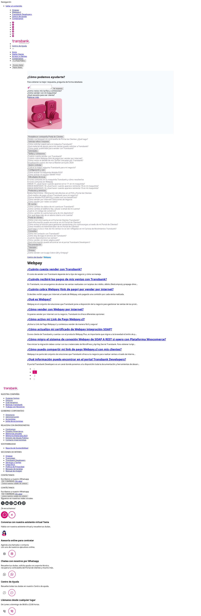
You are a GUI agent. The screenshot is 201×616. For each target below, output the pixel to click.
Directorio (10, 415)
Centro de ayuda (19, 16)
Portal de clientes (35, 218)
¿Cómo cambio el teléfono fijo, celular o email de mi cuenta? (53, 209)
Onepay (15, 10)
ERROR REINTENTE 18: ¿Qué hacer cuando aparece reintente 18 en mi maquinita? (63, 186)
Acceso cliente (18, 65)
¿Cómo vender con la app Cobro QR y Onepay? (47, 252)
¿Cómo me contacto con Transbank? (43, 233)
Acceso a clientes (19, 56)
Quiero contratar (35, 165)
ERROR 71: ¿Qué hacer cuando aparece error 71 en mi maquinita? (56, 184)
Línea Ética (10, 464)
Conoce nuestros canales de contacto (14, 483)
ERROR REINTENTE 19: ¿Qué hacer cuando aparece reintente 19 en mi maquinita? (63, 188)
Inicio (14, 52)
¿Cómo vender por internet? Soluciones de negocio (49, 199)
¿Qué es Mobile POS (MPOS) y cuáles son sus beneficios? (52, 197)
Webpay (47, 257)
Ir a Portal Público (19, 61)
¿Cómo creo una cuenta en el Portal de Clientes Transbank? (53, 220)
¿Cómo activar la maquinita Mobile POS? (45, 172)
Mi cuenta (32, 204)
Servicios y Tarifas (13, 462)
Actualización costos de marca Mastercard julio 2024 (50, 162)
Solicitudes (32, 151)
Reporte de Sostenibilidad (17, 448)
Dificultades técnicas (36, 177)
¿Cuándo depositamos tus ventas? (42, 238)
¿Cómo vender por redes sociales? (42, 201)
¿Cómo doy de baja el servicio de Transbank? (46, 235)
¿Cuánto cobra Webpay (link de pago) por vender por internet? (54, 158)
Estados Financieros (14, 431)
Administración (12, 417)
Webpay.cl (16, 12)
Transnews (10, 458)
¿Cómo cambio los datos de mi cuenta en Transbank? (50, 206)
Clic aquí (18, 481)
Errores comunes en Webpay (40, 181)
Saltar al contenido (14, 6)
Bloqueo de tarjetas (14, 469)
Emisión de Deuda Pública (17, 438)
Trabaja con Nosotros (15, 406)
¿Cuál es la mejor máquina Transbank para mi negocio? (51, 167)
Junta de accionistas (14, 421)
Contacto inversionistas (16, 440)
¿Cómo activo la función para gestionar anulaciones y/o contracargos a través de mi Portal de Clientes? (72, 224)
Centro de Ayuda (19, 46)
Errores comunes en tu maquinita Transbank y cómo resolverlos (55, 179)
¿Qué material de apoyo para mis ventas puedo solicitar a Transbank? (57, 146)
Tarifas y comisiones (36, 154)
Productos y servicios (37, 191)
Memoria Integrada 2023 (16, 435)
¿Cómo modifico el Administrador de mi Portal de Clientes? (53, 226)
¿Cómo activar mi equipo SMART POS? (44, 174)
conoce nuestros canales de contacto (14, 496)
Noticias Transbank (14, 404)
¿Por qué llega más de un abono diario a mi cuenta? (50, 215)
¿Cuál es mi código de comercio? (41, 211)
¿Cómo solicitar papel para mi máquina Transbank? (49, 144)
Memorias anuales (14, 433)
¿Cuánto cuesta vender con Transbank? (44, 156)
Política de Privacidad (15, 466)
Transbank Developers (22, 14)
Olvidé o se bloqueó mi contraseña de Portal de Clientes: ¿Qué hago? (57, 139)
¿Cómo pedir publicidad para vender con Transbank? (50, 148)
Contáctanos (17, 18)
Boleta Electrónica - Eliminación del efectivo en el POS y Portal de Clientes (59, 193)
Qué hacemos (12, 402)
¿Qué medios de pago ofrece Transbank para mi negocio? (52, 195)
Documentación (34, 245)
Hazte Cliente (18, 54)
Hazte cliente (17, 67)
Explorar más (33, 97)
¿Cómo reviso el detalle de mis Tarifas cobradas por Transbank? (55, 160)
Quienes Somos (12, 398)
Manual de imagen (14, 471)
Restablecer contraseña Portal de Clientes (45, 137)
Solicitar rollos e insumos (38, 142)
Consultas (32, 231)
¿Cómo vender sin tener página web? (43, 240)
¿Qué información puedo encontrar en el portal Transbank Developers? (58, 242)
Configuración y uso (36, 170)
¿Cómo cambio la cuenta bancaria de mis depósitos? (50, 213)
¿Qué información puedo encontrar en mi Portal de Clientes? (54, 222)
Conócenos (10, 429)
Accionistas (10, 419)
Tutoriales (32, 247)
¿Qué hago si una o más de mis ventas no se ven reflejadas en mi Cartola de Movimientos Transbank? (71, 228)
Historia (9, 400)
